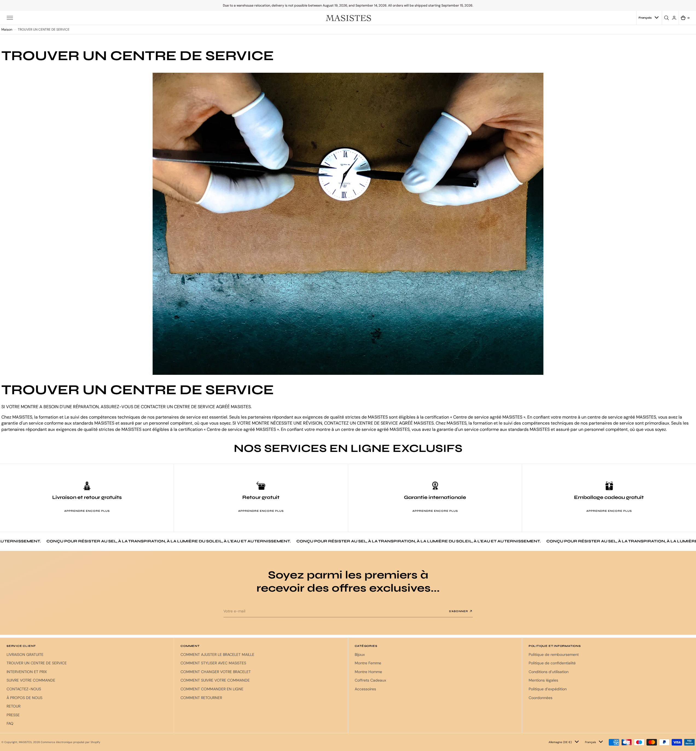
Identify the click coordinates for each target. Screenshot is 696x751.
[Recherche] (667, 18)
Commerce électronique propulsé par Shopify (70, 742)
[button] (10, 17)
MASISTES (25, 742)
